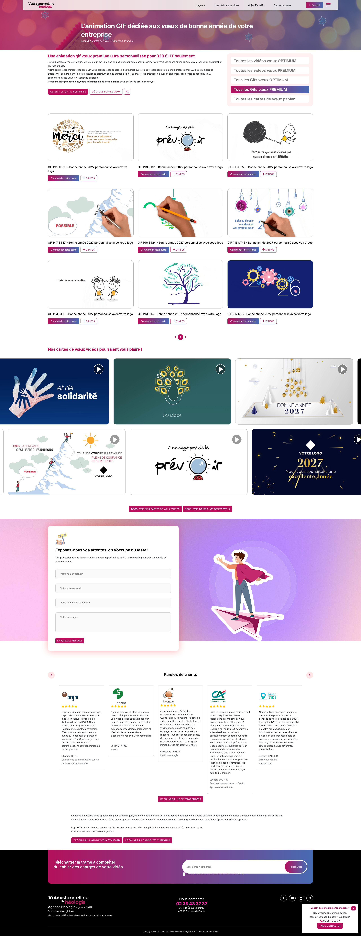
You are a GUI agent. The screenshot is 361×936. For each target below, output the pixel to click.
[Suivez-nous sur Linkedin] (301, 898)
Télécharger (296, 866)
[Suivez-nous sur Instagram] (309, 898)
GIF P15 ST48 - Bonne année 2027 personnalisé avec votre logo (270, 242)
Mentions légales (184, 931)
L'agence (200, 5)
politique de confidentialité (222, 873)
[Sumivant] (185, 337)
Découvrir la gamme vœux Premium (147, 840)
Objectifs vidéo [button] (256, 5)
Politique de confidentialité (206, 931)
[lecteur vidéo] (94, 369)
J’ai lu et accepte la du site (215, 873)
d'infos (90, 178)
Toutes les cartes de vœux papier (264, 99)
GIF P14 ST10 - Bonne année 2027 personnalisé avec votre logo (90, 314)
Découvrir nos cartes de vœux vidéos (155, 509)
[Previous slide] (51, 675)
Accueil (85, 40)
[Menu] (328, 5)
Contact (316, 5)
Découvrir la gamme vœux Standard (97, 840)
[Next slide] (309, 675)
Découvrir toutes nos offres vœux (207, 509)
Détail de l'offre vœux (106, 91)
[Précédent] (175, 337)
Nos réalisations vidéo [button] (227, 5)
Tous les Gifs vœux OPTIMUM (261, 80)
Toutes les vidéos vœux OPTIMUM (265, 61)
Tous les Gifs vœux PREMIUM (260, 89)
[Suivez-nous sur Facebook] (283, 898)
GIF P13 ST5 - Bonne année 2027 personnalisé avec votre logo (179, 314)
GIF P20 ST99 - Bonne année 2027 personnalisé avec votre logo (87, 169)
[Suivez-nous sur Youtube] (292, 898)
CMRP (171, 931)
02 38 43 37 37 (191, 903)
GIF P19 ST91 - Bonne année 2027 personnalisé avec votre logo (180, 167)
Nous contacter (330, 925)
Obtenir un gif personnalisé (68, 91)
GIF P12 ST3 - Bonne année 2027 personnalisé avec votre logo (269, 314)
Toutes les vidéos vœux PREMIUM (264, 70)
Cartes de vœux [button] (282, 5)
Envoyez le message (69, 640)
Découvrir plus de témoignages (180, 799)
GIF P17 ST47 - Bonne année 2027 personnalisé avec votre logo (90, 242)
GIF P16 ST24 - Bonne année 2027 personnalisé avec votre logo (180, 242)
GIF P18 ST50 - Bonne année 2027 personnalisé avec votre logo (270, 167)
